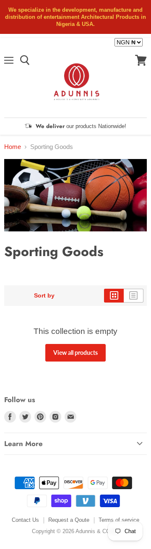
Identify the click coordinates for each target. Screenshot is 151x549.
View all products (75, 352)
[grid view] (114, 295)
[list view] (133, 295)
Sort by (44, 295)
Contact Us (25, 520)
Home (12, 146)
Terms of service (119, 520)
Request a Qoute (68, 520)
